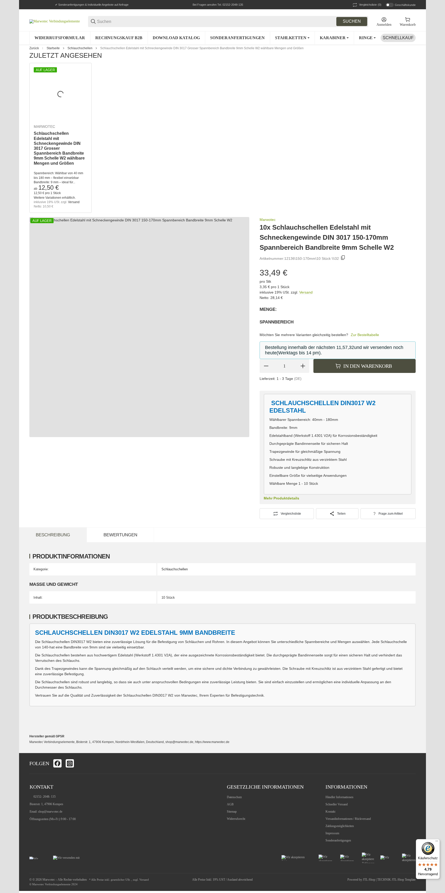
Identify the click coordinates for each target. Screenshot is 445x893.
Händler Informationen (339, 797)
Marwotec (44, 126)
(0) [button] (370, 4)
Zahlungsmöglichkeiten (340, 826)
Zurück (34, 48)
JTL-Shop (369, 879)
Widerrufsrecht (236, 819)
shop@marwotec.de (50, 811)
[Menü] (437, 842)
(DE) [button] (298, 379)
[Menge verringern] (266, 366)
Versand (74, 202)
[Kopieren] (343, 258)
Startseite (53, 48)
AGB (230, 804)
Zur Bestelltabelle (365, 335)
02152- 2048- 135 (44, 796)
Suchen (352, 21)
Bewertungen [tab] (120, 534)
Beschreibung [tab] (53, 534)
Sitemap (232, 811)
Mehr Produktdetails (281, 498)
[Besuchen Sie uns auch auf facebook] (57, 763)
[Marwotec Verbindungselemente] (54, 21)
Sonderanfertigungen (338, 840)
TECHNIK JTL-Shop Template (396, 879)
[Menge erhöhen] (303, 366)
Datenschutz (234, 797)
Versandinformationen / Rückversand (348, 819)
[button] (411, 763)
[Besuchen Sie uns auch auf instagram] (70, 763)
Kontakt (330, 811)
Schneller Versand (337, 804)
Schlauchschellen (79, 48)
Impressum (332, 833)
